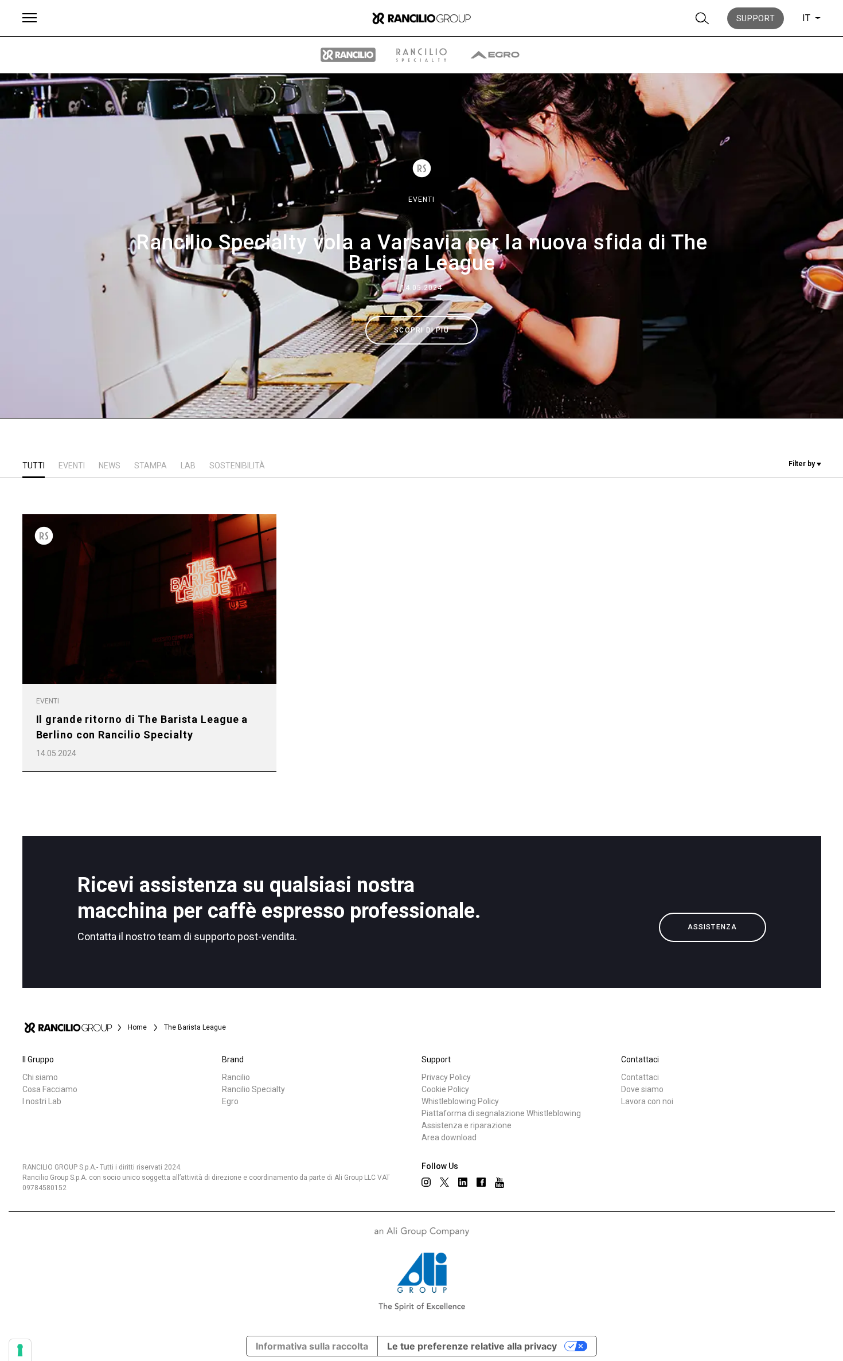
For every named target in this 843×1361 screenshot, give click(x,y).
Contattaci (640, 1077)
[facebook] (481, 1182)
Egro (230, 1101)
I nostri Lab (41, 1101)
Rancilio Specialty (253, 1089)
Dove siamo (642, 1089)
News (109, 465)
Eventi (421, 199)
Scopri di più (421, 330)
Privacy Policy (446, 1077)
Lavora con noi (647, 1101)
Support (755, 18)
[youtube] (499, 1182)
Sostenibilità (237, 465)
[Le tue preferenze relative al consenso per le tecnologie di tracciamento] (20, 1350)
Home (137, 1027)
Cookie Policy (445, 1089)
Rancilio (236, 1077)
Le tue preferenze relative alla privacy (472, 1346)
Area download (449, 1137)
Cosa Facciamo (49, 1089)
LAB (188, 465)
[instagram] (426, 1182)
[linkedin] (462, 1182)
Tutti (33, 465)
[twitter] (444, 1182)
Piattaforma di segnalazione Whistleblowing (501, 1113)
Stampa (150, 465)
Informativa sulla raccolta (312, 1346)
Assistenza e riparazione (467, 1125)
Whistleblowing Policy (460, 1101)
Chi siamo (40, 1077)
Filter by (803, 464)
